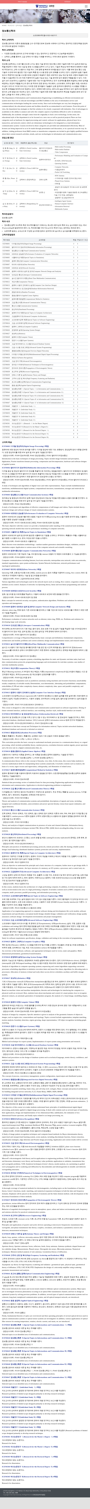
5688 (16, 1493)
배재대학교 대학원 (45, 6)
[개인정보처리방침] (39, 1495)
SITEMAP (67, 2)
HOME (4, 25)
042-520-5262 (10, 1493)
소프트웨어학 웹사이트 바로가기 (45, 35)
